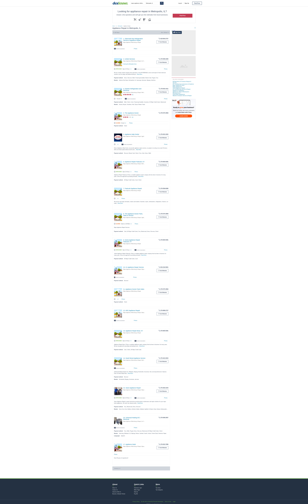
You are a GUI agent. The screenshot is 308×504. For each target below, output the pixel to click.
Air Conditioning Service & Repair (182, 89)
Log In (180, 3)
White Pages (137, 489)
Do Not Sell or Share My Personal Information (152, 501)
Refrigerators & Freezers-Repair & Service (182, 82)
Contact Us (115, 489)
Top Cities (158, 487)
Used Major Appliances (179, 94)
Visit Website (163, 42)
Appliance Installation (178, 90)
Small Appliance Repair (179, 88)
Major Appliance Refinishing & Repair (132, 42)
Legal (174, 501)
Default (165, 32)
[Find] (162, 3)
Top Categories (159, 489)
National (136, 491)
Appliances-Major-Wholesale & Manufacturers (181, 92)
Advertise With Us (116, 491)
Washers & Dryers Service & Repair (182, 95)
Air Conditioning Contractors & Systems (183, 84)
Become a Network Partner (118, 493)
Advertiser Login (138, 487)
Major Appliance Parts (178, 85)
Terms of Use (168, 501)
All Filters (117, 32)
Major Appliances (145, 312)
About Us (114, 487)
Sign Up (187, 3)
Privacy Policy (136, 501)
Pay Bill (136, 493)
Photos (135, 48)
